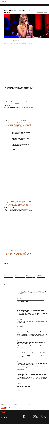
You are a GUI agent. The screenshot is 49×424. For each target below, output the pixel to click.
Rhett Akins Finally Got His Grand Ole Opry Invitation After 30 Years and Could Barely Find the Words (32, 353)
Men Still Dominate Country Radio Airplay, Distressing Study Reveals (20, 139)
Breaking (38, 275)
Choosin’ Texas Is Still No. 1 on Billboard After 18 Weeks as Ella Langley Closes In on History (41, 25)
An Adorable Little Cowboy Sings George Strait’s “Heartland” (20, 278)
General (5, 275)
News (40, 275)
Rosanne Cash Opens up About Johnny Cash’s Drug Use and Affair (31, 278)
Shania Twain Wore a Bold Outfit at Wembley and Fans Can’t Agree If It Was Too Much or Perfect (32, 375)
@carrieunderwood (15, 101)
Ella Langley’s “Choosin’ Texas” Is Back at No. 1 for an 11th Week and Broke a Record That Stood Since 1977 (32, 364)
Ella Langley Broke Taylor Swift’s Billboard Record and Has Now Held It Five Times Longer (42, 13)
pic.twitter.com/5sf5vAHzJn (23, 101)
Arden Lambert (9, 40)
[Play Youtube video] (18, 230)
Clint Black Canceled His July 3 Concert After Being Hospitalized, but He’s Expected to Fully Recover (32, 343)
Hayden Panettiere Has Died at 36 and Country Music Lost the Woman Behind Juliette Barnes (42, 17)
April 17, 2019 (17, 103)
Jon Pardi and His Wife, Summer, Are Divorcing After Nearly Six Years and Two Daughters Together (32, 332)
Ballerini (9, 209)
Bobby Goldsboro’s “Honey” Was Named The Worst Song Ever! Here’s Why (21, 133)
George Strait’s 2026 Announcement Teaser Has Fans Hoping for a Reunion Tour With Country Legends (42, 278)
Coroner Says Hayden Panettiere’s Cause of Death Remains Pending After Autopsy (42, 21)
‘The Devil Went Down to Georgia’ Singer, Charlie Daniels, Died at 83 (8, 278)
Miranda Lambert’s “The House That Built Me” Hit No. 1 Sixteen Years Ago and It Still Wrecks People (32, 386)
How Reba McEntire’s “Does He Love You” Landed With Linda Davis (20, 145)
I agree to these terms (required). (7, 407)
